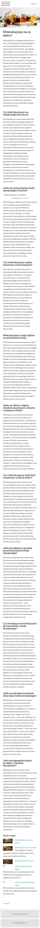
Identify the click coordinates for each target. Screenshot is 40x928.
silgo (5, 4)
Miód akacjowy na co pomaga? (26, 847)
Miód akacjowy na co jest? (24, 861)
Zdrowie (6, 903)
